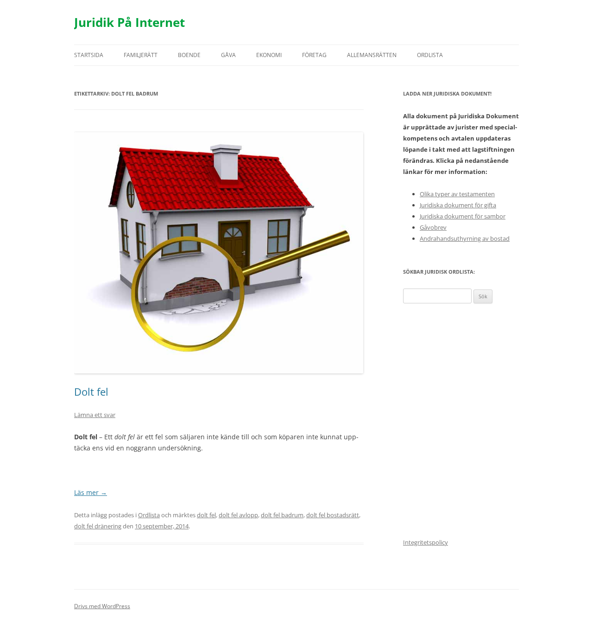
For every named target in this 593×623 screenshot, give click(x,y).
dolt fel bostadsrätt (332, 515)
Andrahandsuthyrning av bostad (465, 238)
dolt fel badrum (282, 515)
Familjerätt (141, 55)
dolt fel (206, 515)
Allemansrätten (372, 55)
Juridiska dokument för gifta (458, 205)
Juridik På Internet (129, 22)
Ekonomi (269, 55)
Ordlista (430, 55)
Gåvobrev (433, 227)
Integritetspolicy (425, 542)
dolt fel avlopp (238, 515)
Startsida (88, 55)
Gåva (228, 55)
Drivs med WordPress (102, 606)
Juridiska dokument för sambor (462, 216)
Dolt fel (91, 391)
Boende (189, 55)
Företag (314, 55)
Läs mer (90, 492)
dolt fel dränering (97, 526)
